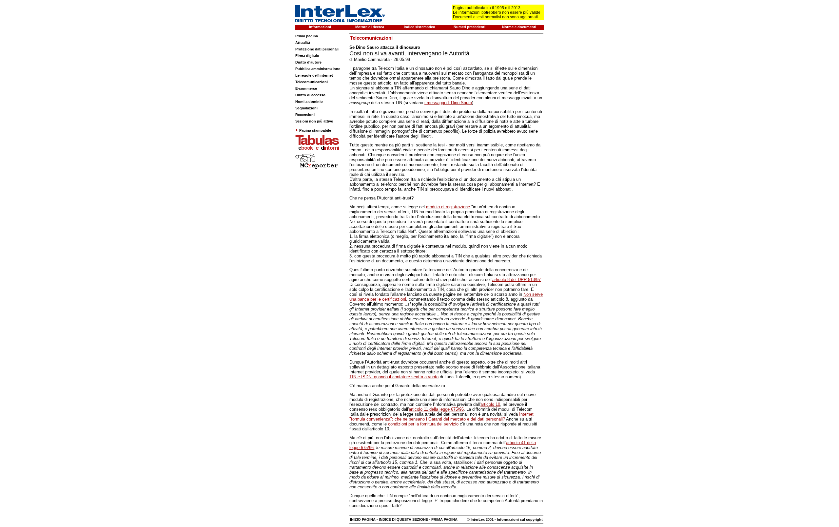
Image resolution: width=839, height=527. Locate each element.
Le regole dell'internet (314, 75)
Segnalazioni (306, 108)
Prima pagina (306, 36)
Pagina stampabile (315, 130)
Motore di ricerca (369, 27)
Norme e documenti (519, 27)
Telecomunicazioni (311, 82)
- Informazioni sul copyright (518, 519)
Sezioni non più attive (314, 121)
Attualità (302, 43)
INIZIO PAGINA (363, 519)
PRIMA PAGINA (444, 519)
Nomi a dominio (309, 102)
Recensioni (305, 115)
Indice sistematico (419, 27)
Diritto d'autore (308, 62)
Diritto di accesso (310, 95)
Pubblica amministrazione (317, 69)
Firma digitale (307, 56)
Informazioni (320, 27)
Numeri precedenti (469, 27)
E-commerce (306, 88)
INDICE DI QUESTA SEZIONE (403, 519)
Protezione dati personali (317, 49)
